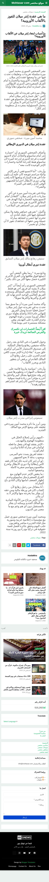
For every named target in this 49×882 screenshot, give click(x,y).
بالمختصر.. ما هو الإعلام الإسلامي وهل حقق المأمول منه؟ (37, 615)
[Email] (14, 545)
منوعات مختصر (28, 12)
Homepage (12, 866)
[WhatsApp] (24, 545)
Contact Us (23, 866)
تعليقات (39, 780)
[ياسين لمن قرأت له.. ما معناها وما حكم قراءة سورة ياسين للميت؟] (13, 579)
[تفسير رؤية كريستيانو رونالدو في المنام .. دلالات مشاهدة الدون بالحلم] (39, 690)
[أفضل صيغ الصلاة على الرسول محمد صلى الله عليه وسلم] (36, 579)
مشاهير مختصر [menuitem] (43, 750)
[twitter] (29, 853)
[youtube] (24, 853)
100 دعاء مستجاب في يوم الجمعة (17, 676)
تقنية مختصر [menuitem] (44, 752)
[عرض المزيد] (10, 545)
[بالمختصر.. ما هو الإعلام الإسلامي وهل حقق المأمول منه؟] (36, 605)
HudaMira (32, 555)
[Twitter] (28, 545)
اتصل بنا (43, 736)
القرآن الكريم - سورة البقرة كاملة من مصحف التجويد (26, 654)
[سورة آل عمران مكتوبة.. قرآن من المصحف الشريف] (39, 668)
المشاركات (38, 777)
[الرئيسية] (14, 853)
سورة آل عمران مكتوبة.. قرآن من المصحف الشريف (17, 666)
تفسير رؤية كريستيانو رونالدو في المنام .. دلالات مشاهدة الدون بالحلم (17, 688)
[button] (46, 3)
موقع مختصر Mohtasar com (28, 2)
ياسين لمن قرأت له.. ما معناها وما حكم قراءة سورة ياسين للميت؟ (14, 590)
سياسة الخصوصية (40, 733)
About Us (32, 866)
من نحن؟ (42, 731)
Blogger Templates (28, 862)
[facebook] (34, 853)
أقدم (3, 628)
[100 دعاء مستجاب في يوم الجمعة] (39, 679)
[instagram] (19, 853)
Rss (39, 866)
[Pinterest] (19, 545)
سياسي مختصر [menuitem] (43, 745)
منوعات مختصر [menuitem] (43, 747)
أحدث (45, 628)
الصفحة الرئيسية (40, 12)
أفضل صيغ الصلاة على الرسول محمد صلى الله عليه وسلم (37, 590)
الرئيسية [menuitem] (45, 743)
